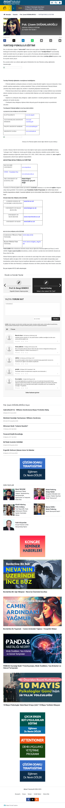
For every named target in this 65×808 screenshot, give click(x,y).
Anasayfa (8, 14)
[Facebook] (4, 40)
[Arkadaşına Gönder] (41, 40)
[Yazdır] (50, 40)
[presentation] (9, 8)
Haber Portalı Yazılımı (12, 805)
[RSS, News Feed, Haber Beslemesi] (37, 799)
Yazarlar (15, 14)
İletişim (30, 794)
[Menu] (51, 2)
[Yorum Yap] (60, 40)
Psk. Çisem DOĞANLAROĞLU (28, 14)
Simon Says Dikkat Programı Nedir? (35, 8)
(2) (27, 352)
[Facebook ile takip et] (28, 799)
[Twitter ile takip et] (32, 799)
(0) (23, 341)
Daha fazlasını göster (32, 392)
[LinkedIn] (23, 40)
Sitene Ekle (46, 794)
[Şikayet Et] (57, 341)
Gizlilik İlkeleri (37, 794)
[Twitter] (14, 40)
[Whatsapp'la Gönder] (32, 40)
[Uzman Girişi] (59, 2)
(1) (23, 373)
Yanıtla (18, 341)
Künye (24, 794)
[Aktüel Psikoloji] (11, 2)
